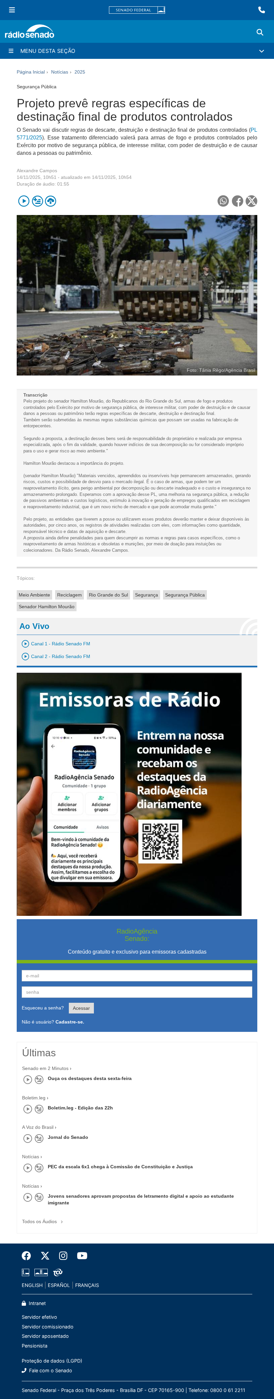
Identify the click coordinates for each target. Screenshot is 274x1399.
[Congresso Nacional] (41, 1272)
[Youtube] (80, 1256)
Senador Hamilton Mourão (47, 606)
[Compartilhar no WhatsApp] (223, 201)
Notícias (30, 1156)
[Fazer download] (50, 201)
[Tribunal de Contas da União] (56, 1272)
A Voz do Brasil (37, 1127)
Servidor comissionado (48, 1326)
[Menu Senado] (12, 10)
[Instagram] (63, 1256)
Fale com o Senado (50, 1370)
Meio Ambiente (34, 595)
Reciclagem (69, 595)
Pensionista (34, 1346)
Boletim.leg (33, 1097)
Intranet (36, 1303)
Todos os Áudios (40, 1221)
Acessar (81, 1008)
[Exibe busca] (260, 32)
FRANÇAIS (87, 1285)
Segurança (146, 595)
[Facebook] (29, 1256)
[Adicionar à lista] (37, 201)
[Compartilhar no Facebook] (237, 201)
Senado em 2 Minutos (45, 1068)
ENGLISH (32, 1285)
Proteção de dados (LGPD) (52, 1361)
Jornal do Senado (68, 1137)
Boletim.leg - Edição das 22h (80, 1107)
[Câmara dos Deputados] (27, 1272)
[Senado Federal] (137, 10)
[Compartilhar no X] (251, 201)
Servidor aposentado (45, 1336)
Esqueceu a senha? (43, 1007)
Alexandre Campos (37, 170)
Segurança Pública (185, 595)
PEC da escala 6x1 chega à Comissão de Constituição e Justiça (120, 1166)
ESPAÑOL (59, 1285)
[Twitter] (45, 1256)
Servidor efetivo (39, 1317)
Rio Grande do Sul (108, 595)
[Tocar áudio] (24, 201)
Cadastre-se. (69, 1022)
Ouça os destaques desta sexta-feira (90, 1078)
